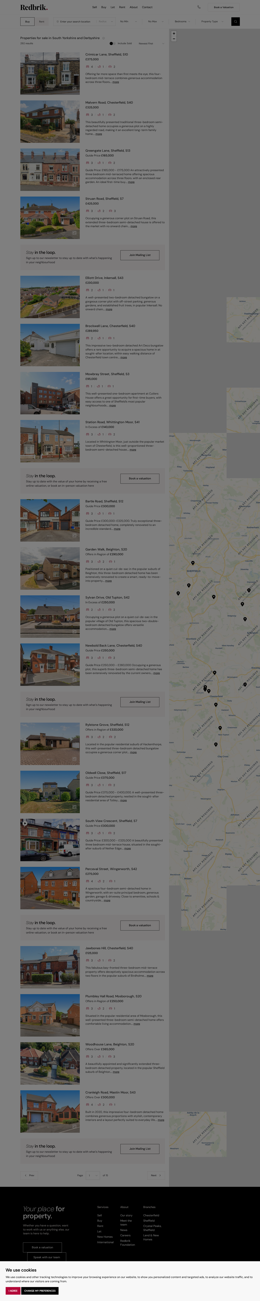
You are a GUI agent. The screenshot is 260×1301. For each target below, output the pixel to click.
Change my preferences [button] (40, 1290)
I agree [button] (13, 1290)
